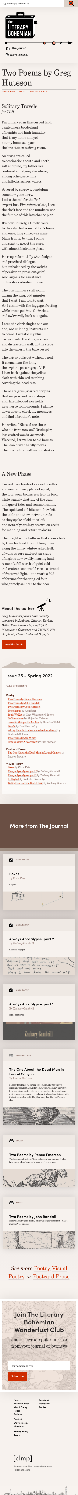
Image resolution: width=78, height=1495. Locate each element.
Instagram (44, 1403)
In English (14, 779)
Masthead (19, 1426)
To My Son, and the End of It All (25, 783)
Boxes (11, 767)
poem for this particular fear (23, 722)
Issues (17, 1410)
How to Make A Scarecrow (22, 742)
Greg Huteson (8, 91)
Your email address (22, 1366)
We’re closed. (19, 55)
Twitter (42, 1407)
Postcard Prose (51, 1276)
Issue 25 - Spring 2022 (39, 91)
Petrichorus (14, 710)
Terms (17, 1435)
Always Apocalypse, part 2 (22, 771)
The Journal (19, 48)
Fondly (12, 726)
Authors (18, 1414)
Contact (18, 1419)
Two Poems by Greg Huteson (24, 706)
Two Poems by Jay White (22, 738)
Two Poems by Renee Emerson (25, 699)
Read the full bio (14, 644)
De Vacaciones (16, 718)
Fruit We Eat (15, 714)
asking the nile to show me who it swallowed (32, 730)
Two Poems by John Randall (24, 703)
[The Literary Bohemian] (21, 38)
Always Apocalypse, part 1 (22, 775)
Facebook (44, 1400)
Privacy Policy (21, 1431)
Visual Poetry (20, 1407)
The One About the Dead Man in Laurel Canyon (34, 752)
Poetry (22, 91)
